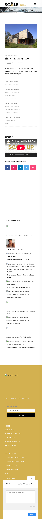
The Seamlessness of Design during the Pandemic (20, 347)
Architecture (11, 453)
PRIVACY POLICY (11, 445)
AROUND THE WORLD (16, 461)
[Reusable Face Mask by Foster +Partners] (21, 282)
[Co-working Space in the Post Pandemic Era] (10, 229)
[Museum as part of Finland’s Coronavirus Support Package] (21, 267)
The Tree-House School (13, 323)
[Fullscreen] (34, 155)
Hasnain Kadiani (9, 101)
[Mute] (31, 155)
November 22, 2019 (11, 55)
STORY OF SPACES (19, 52)
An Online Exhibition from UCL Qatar (17, 259)
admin (9, 63)
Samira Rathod (9, 120)
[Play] (8, 155)
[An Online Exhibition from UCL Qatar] (21, 254)
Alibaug (7, 84)
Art (6, 474)
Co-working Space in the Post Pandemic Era (19, 236)
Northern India (14, 106)
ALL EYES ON (12, 465)
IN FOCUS (11, 478)
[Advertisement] (21, 191)
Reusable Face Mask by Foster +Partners (18, 287)
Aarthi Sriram (14, 81)
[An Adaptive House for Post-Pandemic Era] (10, 330)
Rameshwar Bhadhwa (11, 112)
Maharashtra (14, 103)
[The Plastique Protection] (21, 292)
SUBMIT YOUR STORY (13, 441)
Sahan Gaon (8, 115)
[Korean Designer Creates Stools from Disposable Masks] (10, 304)
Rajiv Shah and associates (12, 109)
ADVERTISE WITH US (13, 434)
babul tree (8, 95)
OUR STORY (9, 430)
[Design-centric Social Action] (10, 243)
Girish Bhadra (14, 98)
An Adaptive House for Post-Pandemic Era (18, 337)
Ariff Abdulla (15, 92)
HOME (7, 426)
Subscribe (21, 415)
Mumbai (7, 106)
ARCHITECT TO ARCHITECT (17, 457)
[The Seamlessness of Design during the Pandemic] (21, 342)
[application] (21, 148)
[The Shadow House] (21, 36)
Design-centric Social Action (14, 249)
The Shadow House (17, 58)
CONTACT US (10, 437)
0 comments (18, 63)
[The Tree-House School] (21, 318)
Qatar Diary (12, 469)
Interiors (9, 52)
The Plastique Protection (13, 297)
